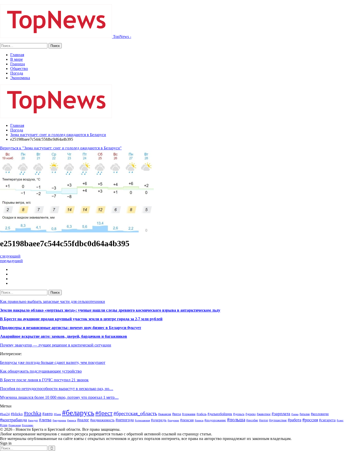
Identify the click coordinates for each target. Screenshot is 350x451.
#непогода (125, 420)
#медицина (59, 420)
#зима (294, 414)
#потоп (263, 420)
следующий (10, 256)
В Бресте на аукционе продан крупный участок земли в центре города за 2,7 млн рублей (81, 319)
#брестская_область (135, 413)
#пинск (199, 420)
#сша (3, 425)
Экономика (20, 78)
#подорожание (215, 420)
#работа (294, 420)
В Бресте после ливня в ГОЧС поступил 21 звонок (44, 380)
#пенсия (187, 420)
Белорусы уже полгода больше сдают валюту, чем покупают (52, 362)
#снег (340, 420)
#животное (264, 414)
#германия (188, 414)
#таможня (14, 425)
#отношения (142, 420)
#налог (83, 420)
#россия (310, 419)
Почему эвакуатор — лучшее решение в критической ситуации (55, 345)
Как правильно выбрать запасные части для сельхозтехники (52, 301)
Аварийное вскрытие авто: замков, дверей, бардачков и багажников (63, 336)
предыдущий (11, 261)
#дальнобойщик (220, 414)
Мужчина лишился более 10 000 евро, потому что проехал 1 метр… (59, 397)
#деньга (238, 414)
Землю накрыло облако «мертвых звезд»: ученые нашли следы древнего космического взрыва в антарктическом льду (110, 310)
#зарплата (281, 413)
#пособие (252, 420)
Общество (19, 68)
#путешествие (278, 420)
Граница (17, 64)
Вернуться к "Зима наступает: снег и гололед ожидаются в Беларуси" (61, 148)
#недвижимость (102, 420)
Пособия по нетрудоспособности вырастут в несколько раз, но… (56, 388)
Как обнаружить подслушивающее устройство (41, 371)
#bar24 (5, 414)
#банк (57, 414)
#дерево (250, 414)
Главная (17, 55)
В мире (16, 59)
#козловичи (320, 414)
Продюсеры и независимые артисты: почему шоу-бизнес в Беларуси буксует (70, 327)
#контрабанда (13, 419)
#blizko (17, 414)
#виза (176, 414)
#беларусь (78, 412)
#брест (103, 413)
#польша (236, 419)
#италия (305, 414)
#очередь (159, 420)
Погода (16, 73)
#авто (47, 413)
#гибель (202, 414)
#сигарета (327, 420)
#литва (45, 419)
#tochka (32, 413)
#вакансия (164, 414)
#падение (173, 420)
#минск (71, 420)
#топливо (27, 425)
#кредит (33, 420)
